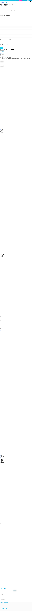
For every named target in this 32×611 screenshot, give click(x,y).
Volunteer (24, 0)
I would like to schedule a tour (4, 44)
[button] (1, 65)
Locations (2, 594)
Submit (1, 47)
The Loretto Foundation (15, 0)
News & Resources (3, 599)
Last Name (1, 30)
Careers (21, 0)
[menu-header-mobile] (31, 1)
